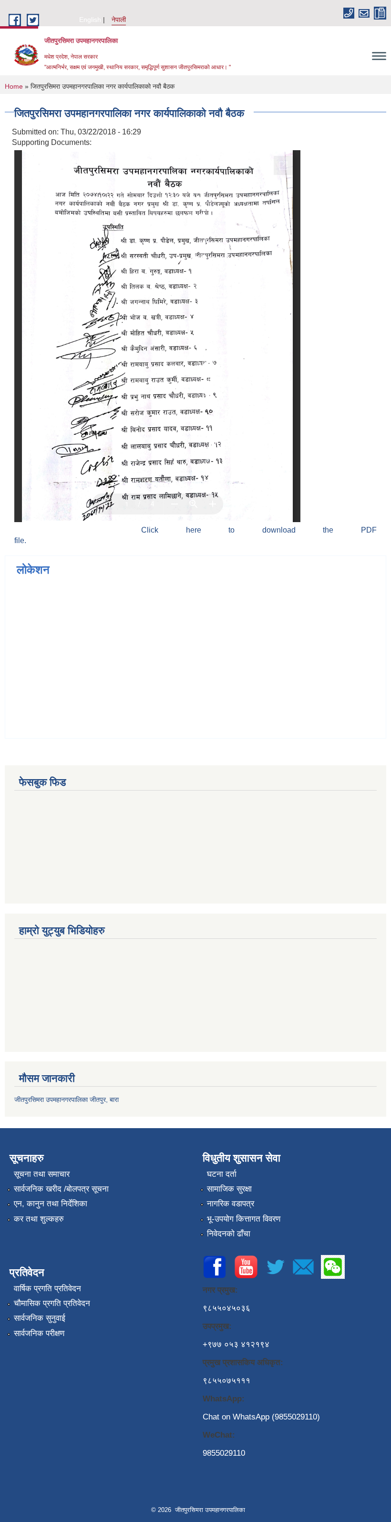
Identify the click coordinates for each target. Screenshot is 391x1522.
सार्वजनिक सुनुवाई (39, 1318)
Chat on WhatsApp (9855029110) (261, 1416)
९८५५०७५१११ (226, 1380)
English (90, 19)
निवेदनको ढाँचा (228, 1233)
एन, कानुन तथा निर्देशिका (50, 1203)
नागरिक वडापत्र (230, 1203)
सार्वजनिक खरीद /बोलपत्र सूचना (61, 1188)
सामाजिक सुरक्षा (229, 1188)
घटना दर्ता (222, 1174)
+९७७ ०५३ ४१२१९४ (236, 1344)
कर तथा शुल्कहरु (39, 1219)
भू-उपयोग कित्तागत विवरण (243, 1219)
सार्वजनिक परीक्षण (39, 1333)
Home (14, 86)
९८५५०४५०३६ (226, 1308)
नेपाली (119, 19)
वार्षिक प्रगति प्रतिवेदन (47, 1288)
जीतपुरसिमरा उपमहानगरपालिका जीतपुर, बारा (66, 1099)
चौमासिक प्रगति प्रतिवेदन (52, 1303)
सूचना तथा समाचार (42, 1174)
